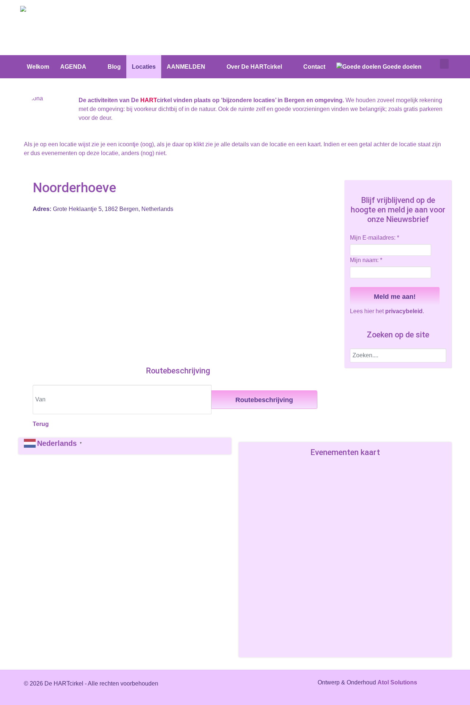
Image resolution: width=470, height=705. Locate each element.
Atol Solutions (397, 682)
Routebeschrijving (264, 400)
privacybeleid (404, 311)
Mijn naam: (366, 260)
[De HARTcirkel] (47, 10)
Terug (41, 424)
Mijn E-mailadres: (374, 238)
